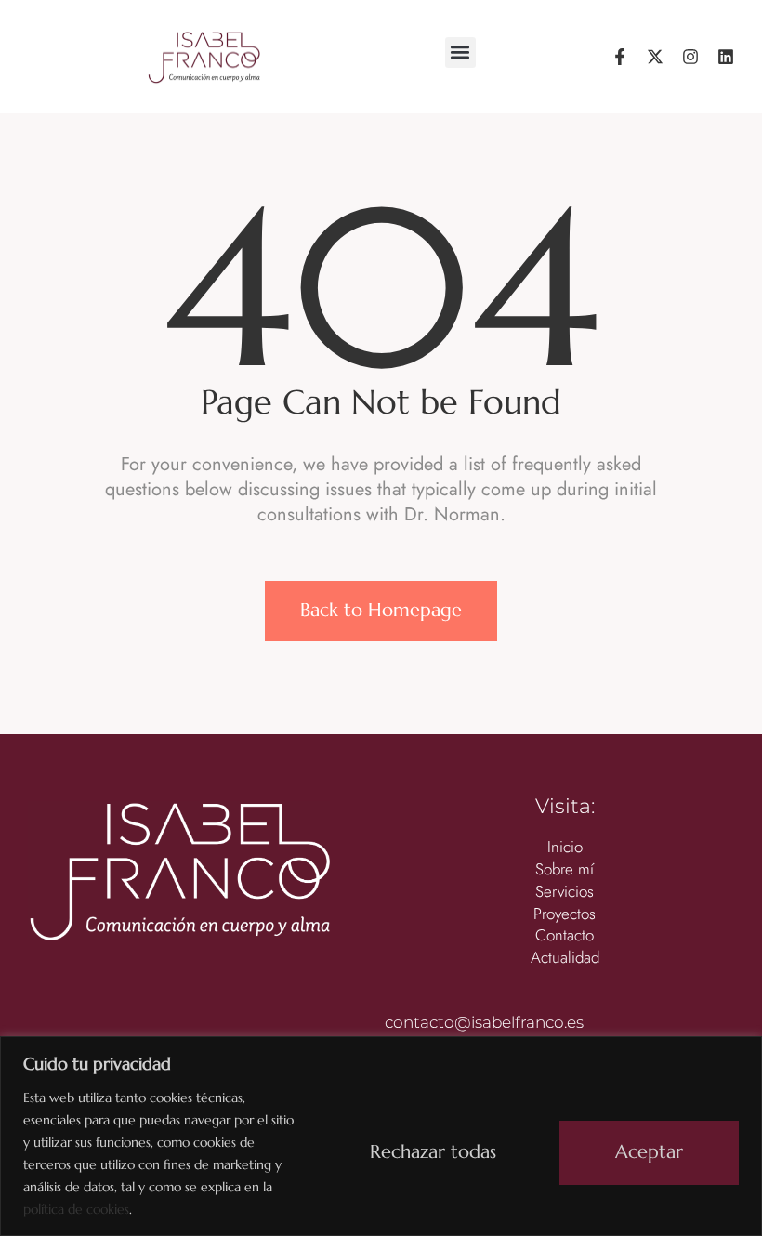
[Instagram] (690, 56)
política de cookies (76, 1209)
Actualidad (565, 957)
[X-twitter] (655, 56)
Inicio (565, 847)
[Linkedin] (725, 56)
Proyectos (564, 914)
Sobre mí (564, 869)
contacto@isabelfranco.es (484, 1022)
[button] (460, 52)
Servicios (564, 891)
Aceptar (649, 1152)
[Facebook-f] (619, 56)
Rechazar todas (433, 1152)
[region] (381, 1136)
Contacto (564, 935)
